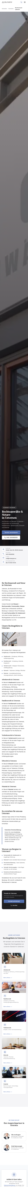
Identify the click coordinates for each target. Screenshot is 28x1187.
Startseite (4, 8)
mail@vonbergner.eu (11, 558)
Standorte (10, 8)
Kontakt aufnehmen (14, 901)
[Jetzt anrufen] (21, 2)
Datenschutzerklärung (9, 1185)
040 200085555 (12, 537)
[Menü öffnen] (24, 2)
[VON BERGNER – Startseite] (7, 2)
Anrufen (15, 905)
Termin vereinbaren (11, 532)
